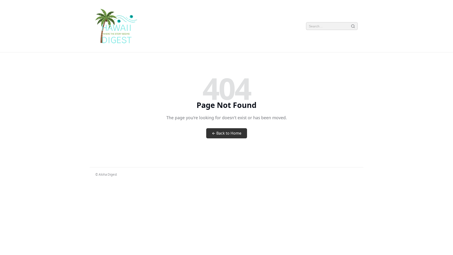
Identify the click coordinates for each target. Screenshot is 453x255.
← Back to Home (226, 133)
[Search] (353, 26)
